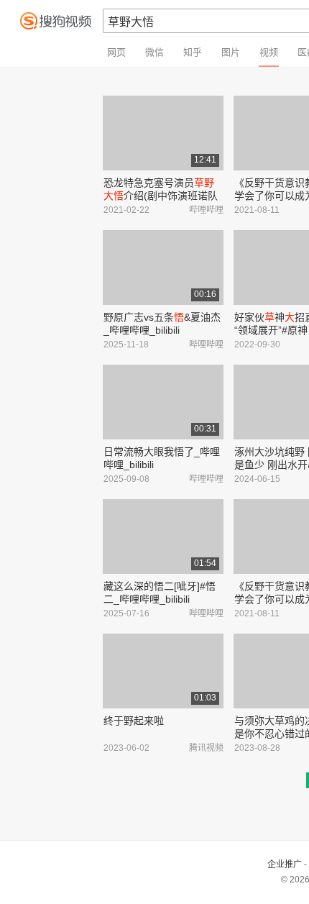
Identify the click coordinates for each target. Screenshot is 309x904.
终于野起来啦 (133, 720)
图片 (230, 52)
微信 (154, 52)
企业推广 (284, 864)
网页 (116, 52)
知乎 (192, 52)
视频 (268, 52)
